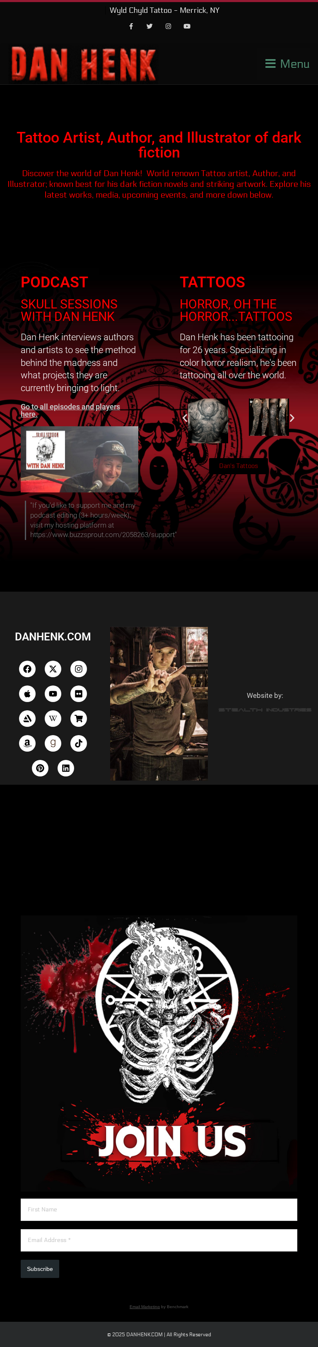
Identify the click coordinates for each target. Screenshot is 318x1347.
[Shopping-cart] (78, 718)
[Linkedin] (66, 768)
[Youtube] (187, 27)
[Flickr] (78, 693)
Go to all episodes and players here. (70, 410)
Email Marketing (145, 1306)
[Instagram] (168, 27)
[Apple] (27, 693)
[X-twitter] (53, 669)
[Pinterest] (40, 768)
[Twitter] (150, 27)
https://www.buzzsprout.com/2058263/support (102, 534)
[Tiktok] (78, 743)
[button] (185, 418)
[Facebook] (131, 27)
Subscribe (40, 1269)
